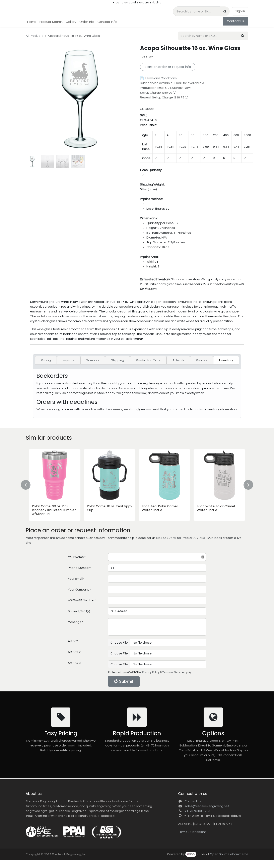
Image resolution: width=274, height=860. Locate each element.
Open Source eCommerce (229, 854)
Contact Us (235, 21)
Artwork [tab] (178, 360)
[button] (31, 99)
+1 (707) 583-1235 (197, 811)
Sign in (240, 11)
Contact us (193, 801)
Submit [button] (126, 681)
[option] (137, 485)
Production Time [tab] (148, 360)
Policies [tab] (201, 360)
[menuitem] (32, 22)
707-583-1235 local (207, 538)
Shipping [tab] (117, 360)
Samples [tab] (92, 360)
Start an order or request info (168, 66)
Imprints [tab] (68, 360)
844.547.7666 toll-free (173, 538)
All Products (34, 35)
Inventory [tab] (226, 360)
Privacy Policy (150, 672)
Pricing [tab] (46, 360)
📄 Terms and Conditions (158, 78)
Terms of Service (173, 672)
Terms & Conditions (192, 831)
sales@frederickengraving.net (207, 806)
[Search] (225, 11)
